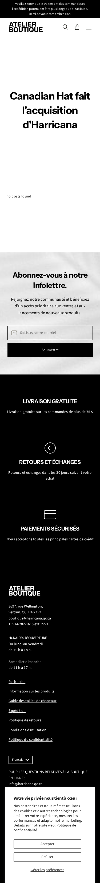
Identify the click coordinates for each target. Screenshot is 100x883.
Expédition (17, 710)
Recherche (17, 681)
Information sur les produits (31, 691)
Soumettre (50, 350)
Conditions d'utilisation (27, 730)
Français (17, 759)
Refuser (47, 857)
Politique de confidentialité (31, 739)
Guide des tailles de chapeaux (33, 701)
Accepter (47, 844)
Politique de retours (25, 720)
